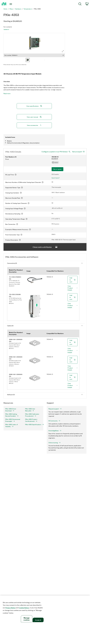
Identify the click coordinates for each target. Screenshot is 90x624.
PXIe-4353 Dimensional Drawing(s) (12, 420)
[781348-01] (28, 60)
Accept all (38, 620)
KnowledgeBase (54, 431)
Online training (53, 443)
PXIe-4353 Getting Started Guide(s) (11, 415)
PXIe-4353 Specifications (33, 424)
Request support (54, 409)
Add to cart (70, 280)
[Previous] (24, 60)
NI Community (53, 421)
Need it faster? (56, 178)
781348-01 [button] (6, 29)
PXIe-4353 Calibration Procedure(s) (32, 415)
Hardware (18, 9)
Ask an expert (77, 151)
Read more (7, 93)
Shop (11, 9)
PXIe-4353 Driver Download (10, 410)
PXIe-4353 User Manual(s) (30, 410)
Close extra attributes (42, 247)
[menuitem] (80, 4)
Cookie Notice (24, 608)
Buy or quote (57, 169)
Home (5, 9)
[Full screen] (62, 51)
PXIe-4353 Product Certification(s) (31, 420)
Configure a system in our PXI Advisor (54, 151)
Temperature (27, 9)
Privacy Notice (10, 608)
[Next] (44, 60)
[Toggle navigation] (13, 4)
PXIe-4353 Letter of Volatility (11, 425)
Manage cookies (26, 619)
